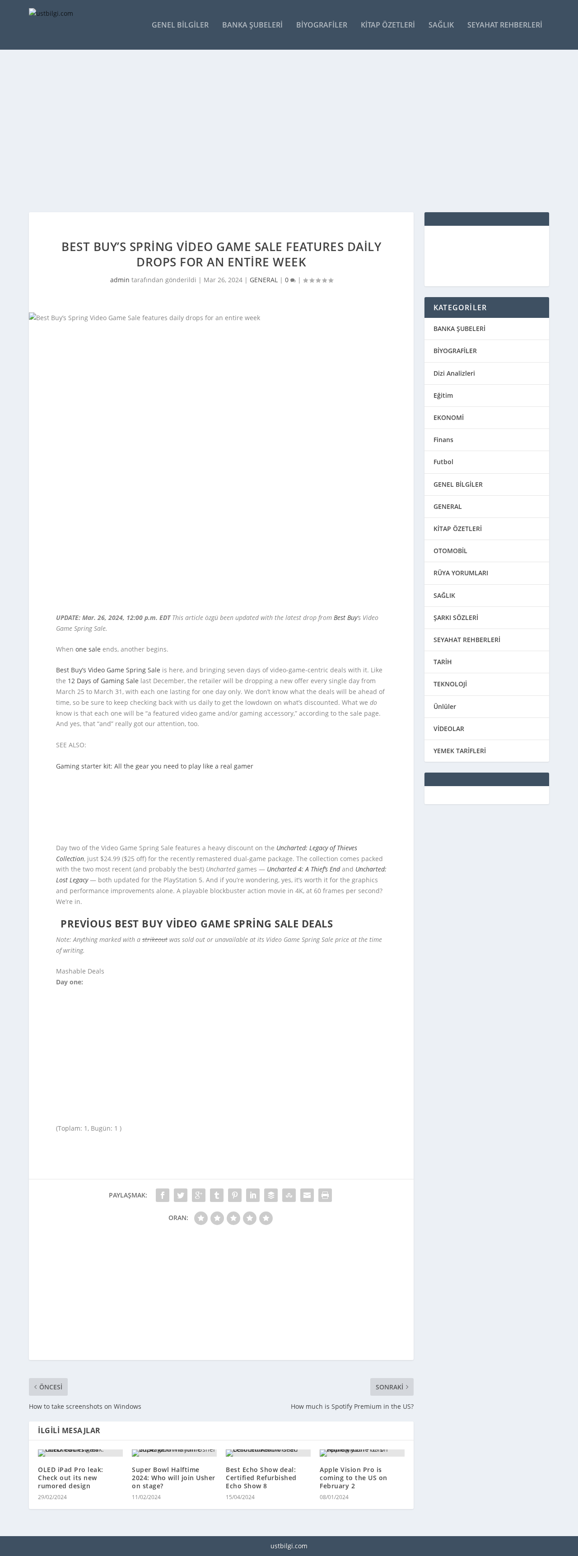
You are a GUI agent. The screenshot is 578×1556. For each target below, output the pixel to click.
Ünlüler (445, 706)
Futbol (443, 461)
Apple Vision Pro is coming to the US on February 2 (353, 1477)
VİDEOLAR (449, 728)
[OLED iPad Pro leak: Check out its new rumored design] (80, 1453)
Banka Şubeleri (252, 25)
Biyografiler (321, 25)
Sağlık (441, 25)
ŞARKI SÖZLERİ (456, 617)
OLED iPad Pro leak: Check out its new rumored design (70, 1477)
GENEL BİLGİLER (458, 484)
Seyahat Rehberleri (504, 25)
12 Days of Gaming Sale (103, 680)
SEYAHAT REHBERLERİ (467, 639)
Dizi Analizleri (454, 373)
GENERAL (264, 279)
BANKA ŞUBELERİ (459, 328)
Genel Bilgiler (180, 25)
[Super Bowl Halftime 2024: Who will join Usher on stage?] (174, 1453)
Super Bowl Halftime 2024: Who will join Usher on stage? (173, 1477)
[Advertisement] (289, 131)
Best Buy (345, 617)
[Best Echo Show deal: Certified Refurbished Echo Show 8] (268, 1453)
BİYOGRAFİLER (455, 350)
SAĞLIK (444, 595)
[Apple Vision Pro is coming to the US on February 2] (362, 1453)
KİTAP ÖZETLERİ (458, 528)
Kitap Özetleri (388, 25)
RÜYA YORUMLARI (461, 572)
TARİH (443, 661)
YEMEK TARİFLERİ (460, 750)
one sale (88, 649)
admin (120, 279)
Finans (443, 439)
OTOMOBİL (450, 550)
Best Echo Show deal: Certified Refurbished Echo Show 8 (261, 1477)
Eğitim (443, 395)
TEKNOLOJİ (450, 684)
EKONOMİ (449, 417)
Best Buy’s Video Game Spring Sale (108, 670)
